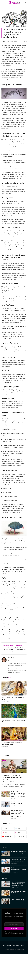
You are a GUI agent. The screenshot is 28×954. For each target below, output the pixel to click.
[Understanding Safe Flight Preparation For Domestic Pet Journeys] (14, 766)
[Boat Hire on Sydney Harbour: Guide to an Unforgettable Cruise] (5, 804)
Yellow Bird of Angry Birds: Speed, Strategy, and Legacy (11, 743)
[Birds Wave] (15, 2)
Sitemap (23, 945)
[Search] (26, 2)
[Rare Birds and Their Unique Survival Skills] (14, 688)
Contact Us (16, 945)
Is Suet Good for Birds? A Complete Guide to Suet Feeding (7, 649)
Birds (25, 41)
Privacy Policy (14, 933)
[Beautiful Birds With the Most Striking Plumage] (14, 711)
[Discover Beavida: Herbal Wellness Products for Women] (5, 901)
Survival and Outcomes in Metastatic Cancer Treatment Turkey (18, 869)
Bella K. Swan (6, 41)
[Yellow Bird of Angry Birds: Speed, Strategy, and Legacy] (14, 734)
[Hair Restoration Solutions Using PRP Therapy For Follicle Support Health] (5, 884)
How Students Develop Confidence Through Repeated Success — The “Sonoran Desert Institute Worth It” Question (17, 813)
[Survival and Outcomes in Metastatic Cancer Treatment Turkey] (5, 870)
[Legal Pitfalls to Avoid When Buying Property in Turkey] (5, 861)
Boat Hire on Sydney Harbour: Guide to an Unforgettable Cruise (16, 803)
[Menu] (2, 2)
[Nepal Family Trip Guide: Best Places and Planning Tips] (5, 853)
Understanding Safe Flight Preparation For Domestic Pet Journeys (12, 777)
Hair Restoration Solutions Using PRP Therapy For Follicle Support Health (18, 883)
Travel (4, 760)
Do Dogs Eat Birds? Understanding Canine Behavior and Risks (20, 649)
